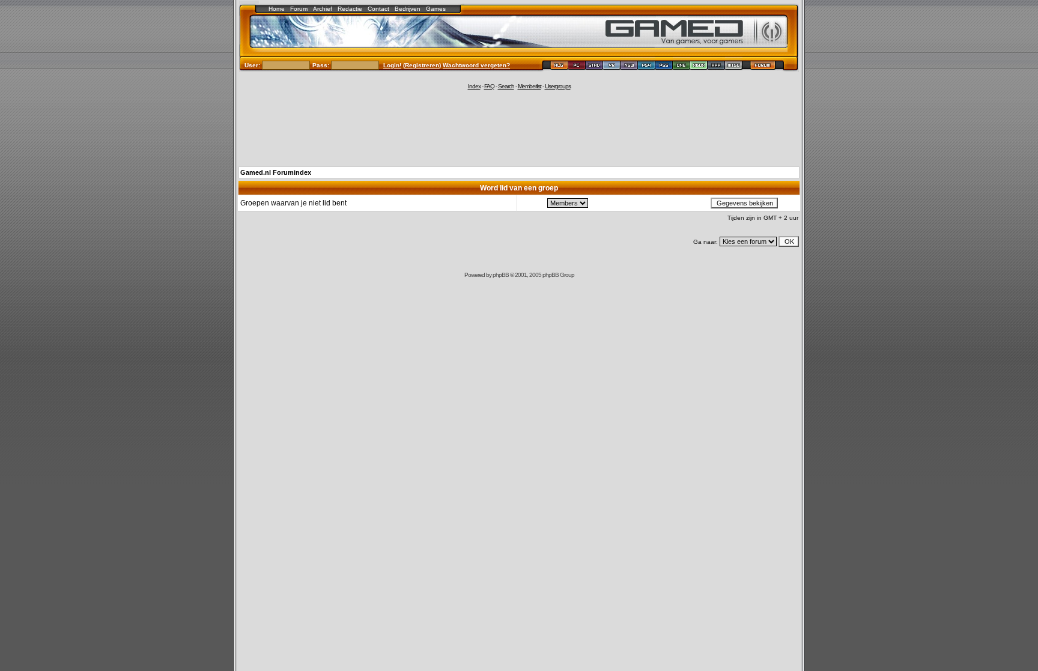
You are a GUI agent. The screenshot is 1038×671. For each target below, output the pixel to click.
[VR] (612, 67)
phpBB (501, 275)
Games (436, 8)
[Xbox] (699, 67)
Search (506, 86)
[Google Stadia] (594, 67)
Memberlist (529, 86)
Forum (299, 8)
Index (474, 86)
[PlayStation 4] (646, 67)
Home (277, 8)
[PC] (577, 67)
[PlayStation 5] (664, 67)
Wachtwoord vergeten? (476, 65)
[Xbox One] (681, 67)
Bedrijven (407, 8)
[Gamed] (559, 67)
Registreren (422, 65)
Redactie (350, 8)
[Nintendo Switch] (629, 67)
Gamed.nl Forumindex (275, 172)
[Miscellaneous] (733, 67)
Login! (392, 65)
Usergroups (558, 86)
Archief (322, 8)
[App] (716, 67)
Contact (378, 8)
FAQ (489, 86)
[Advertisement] (519, 127)
